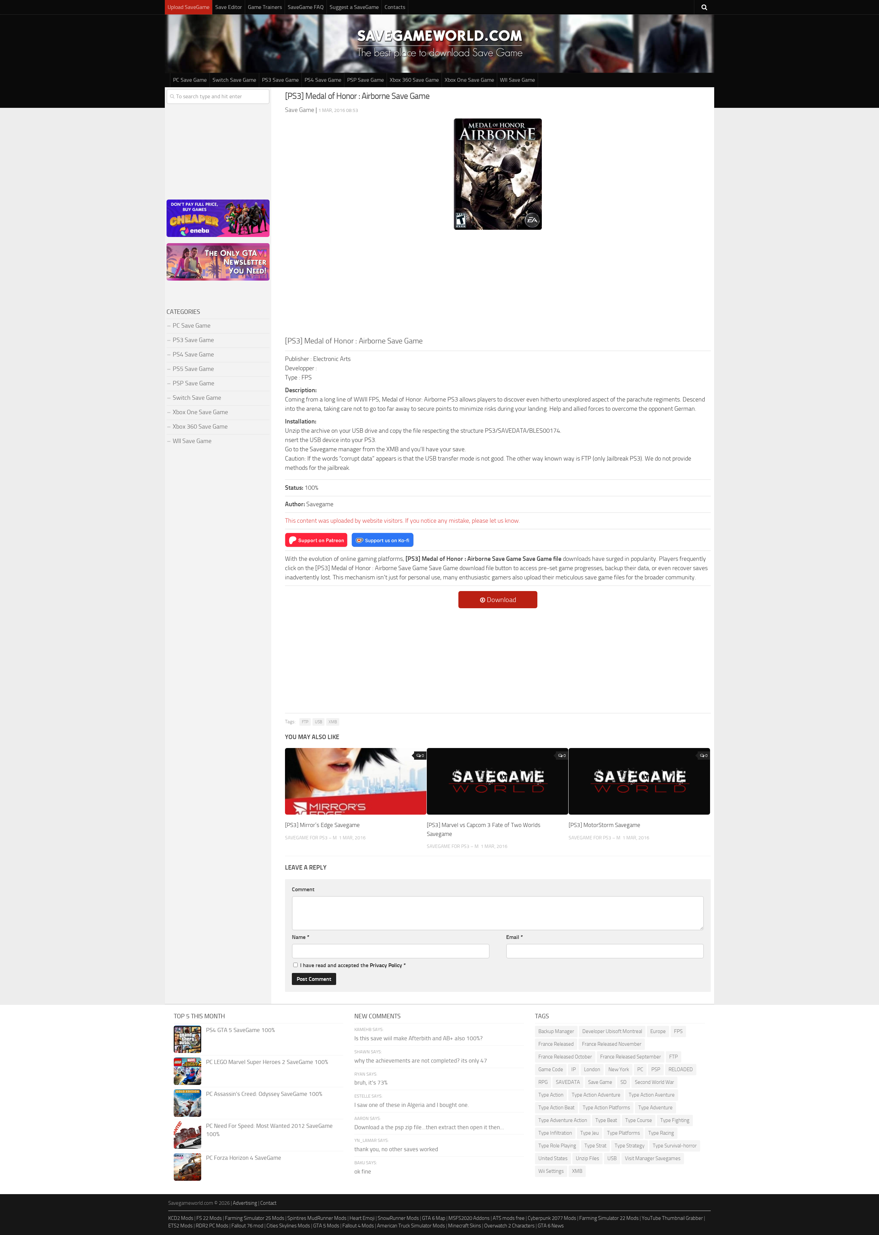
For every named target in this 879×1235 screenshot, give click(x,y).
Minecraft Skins (464, 1226)
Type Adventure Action (562, 1120)
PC (640, 1069)
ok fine (362, 1171)
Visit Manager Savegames (653, 1158)
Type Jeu (589, 1133)
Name (300, 937)
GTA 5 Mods (326, 1226)
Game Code (550, 1069)
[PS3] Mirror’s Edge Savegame (322, 825)
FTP (305, 722)
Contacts (395, 7)
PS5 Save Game (193, 369)
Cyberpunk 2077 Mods (552, 1218)
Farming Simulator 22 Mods (609, 1218)
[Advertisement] (498, 284)
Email (514, 937)
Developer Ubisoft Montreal (612, 1031)
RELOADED (681, 1069)
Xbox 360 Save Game (414, 80)
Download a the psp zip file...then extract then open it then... (429, 1127)
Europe (658, 1031)
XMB (333, 722)
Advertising (245, 1203)
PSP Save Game (365, 80)
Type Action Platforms (606, 1107)
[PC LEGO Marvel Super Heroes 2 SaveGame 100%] (187, 1071)
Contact (268, 1203)
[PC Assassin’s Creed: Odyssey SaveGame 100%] (187, 1103)
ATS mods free (509, 1218)
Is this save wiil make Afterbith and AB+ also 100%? (418, 1038)
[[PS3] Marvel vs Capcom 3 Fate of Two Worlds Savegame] (497, 781)
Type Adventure (655, 1107)
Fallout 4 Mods (358, 1226)
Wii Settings (551, 1171)
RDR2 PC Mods (212, 1226)
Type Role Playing (557, 1146)
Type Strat (595, 1146)
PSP (655, 1069)
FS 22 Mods (209, 1218)
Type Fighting (674, 1120)
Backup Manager (556, 1031)
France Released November (611, 1044)
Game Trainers (265, 7)
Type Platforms (623, 1133)
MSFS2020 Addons (469, 1218)
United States (553, 1158)
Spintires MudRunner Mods (316, 1218)
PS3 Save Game (280, 80)
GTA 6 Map (433, 1218)
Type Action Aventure (652, 1095)
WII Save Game (517, 80)
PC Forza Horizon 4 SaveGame (243, 1157)
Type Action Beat (556, 1107)
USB (318, 722)
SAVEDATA (568, 1082)
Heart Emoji (362, 1218)
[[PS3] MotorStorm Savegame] (639, 781)
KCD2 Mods (180, 1218)
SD (623, 1082)
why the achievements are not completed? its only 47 (420, 1060)
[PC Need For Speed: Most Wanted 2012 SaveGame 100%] (187, 1135)
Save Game (600, 1082)
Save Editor (228, 7)
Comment (303, 889)
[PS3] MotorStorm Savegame (604, 825)
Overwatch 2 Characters (509, 1226)
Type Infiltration (555, 1133)
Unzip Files (587, 1158)
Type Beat (606, 1120)
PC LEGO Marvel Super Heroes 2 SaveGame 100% (267, 1061)
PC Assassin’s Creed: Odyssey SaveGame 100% (264, 1093)
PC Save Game (190, 80)
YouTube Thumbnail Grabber (672, 1218)
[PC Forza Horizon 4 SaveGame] (187, 1167)
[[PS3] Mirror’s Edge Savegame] (355, 781)
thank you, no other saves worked (396, 1149)
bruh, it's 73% (371, 1082)
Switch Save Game (234, 80)
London (592, 1069)
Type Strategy (629, 1146)
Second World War (654, 1082)
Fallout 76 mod (247, 1226)
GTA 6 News (551, 1226)
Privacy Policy (386, 965)
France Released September (630, 1057)
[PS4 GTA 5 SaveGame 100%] (187, 1039)
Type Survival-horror (675, 1146)
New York (618, 1069)
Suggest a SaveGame (354, 7)
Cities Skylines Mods (288, 1226)
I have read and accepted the (353, 965)
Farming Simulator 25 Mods (254, 1218)
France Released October (565, 1057)
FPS (678, 1031)
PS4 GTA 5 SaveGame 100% (240, 1030)
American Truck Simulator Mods (411, 1226)
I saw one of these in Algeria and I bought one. (411, 1104)
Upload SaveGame (188, 7)
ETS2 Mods (180, 1226)
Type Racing (661, 1133)
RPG (543, 1082)
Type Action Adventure (596, 1095)
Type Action (550, 1095)
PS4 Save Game (323, 80)
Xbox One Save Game (469, 80)
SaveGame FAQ (306, 7)
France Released (556, 1044)
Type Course (638, 1120)
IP (573, 1069)
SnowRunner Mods (398, 1218)
